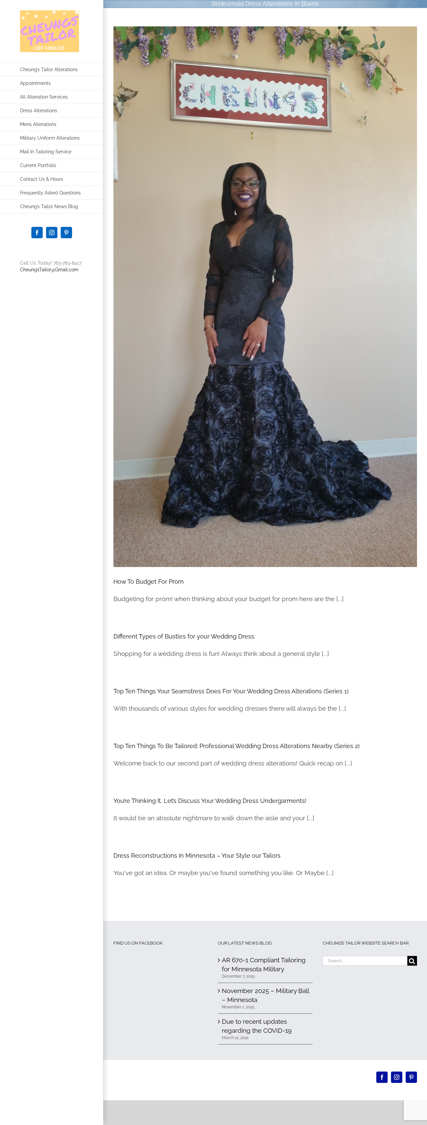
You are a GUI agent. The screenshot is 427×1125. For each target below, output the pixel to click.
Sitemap (281, 1080)
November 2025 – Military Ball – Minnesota (265, 995)
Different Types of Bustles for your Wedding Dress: (184, 636)
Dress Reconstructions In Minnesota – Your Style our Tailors (197, 855)
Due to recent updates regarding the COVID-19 (257, 1026)
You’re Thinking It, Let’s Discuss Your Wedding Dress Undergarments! (210, 800)
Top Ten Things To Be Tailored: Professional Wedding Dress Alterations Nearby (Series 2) (236, 745)
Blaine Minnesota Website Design (239, 1080)
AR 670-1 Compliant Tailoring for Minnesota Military (264, 964)
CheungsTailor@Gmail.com (49, 269)
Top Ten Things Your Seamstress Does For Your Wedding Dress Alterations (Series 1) (231, 691)
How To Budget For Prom (148, 581)
